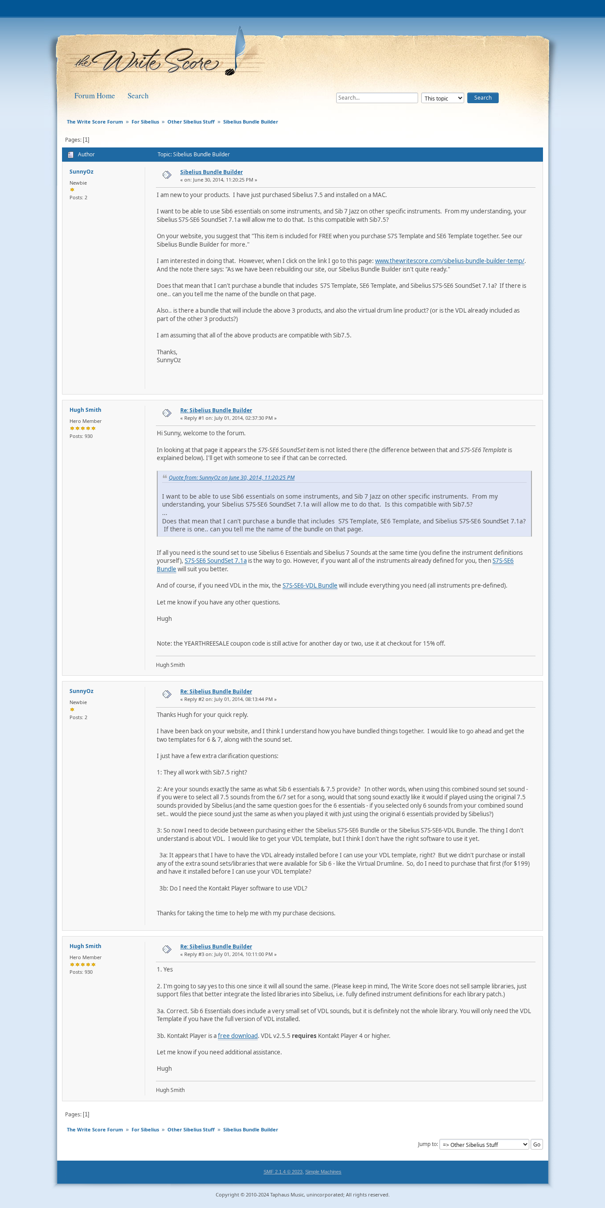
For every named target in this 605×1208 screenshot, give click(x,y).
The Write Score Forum (167, 54)
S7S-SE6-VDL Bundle (310, 585)
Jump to (427, 1144)
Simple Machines (323, 1171)
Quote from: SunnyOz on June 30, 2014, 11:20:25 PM (232, 477)
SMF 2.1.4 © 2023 (283, 1171)
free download (238, 1036)
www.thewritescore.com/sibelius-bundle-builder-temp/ (449, 261)
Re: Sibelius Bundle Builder (216, 410)
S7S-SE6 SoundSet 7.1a (216, 561)
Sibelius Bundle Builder (211, 172)
